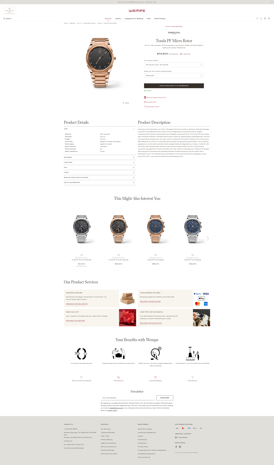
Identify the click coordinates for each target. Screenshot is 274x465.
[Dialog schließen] (272, 2)
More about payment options (150, 301)
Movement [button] (68, 157)
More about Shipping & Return (76, 304)
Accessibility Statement (146, 454)
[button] (155, 97)
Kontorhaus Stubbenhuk (147, 432)
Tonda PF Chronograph (155, 260)
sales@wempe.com (116, 408)
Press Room (142, 443)
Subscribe (164, 398)
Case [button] (66, 129)
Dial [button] (65, 167)
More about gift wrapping (75, 320)
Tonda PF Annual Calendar (82, 260)
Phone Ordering (106, 439)
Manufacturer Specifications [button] (76, 177)
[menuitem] (257, 18)
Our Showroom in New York (74, 444)
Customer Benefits (108, 432)
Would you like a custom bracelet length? (158, 71)
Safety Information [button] (72, 182)
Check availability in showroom (174, 85)
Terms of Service (144, 457)
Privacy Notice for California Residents (152, 450)
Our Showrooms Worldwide (74, 448)
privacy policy (112, 410)
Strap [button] (66, 172)
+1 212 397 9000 (71, 429)
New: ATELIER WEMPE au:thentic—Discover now (137, 2)
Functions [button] (68, 162)
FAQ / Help (105, 436)
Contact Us (68, 441)
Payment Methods (107, 450)
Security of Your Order (109, 454)
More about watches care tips (151, 323)
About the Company (145, 429)
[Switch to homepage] (137, 11)
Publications (142, 439)
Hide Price (186, 54)
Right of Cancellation (108, 443)
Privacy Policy (143, 447)
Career (140, 436)
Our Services (105, 429)
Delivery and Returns (108, 447)
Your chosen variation (151, 60)
